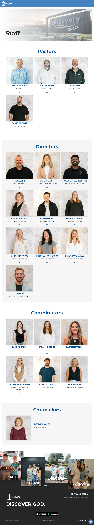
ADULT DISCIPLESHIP (81, 483)
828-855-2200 (84, 500)
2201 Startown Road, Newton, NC (79, 503)
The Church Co (47, 523)
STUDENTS (34, 482)
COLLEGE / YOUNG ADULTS (57, 478)
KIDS (11, 476)
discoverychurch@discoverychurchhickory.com (76, 497)
